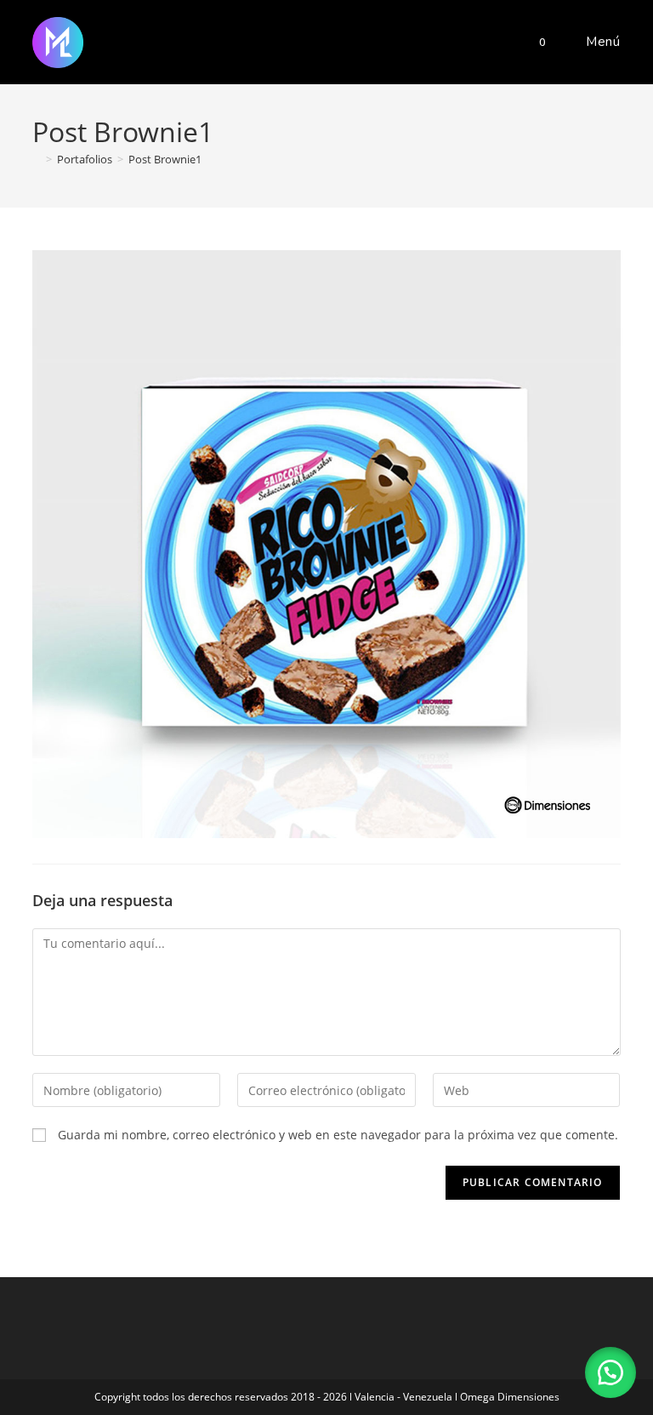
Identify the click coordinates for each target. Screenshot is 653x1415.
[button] (610, 1372)
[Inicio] (36, 159)
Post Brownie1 (165, 159)
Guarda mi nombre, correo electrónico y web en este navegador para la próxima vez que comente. (338, 1135)
